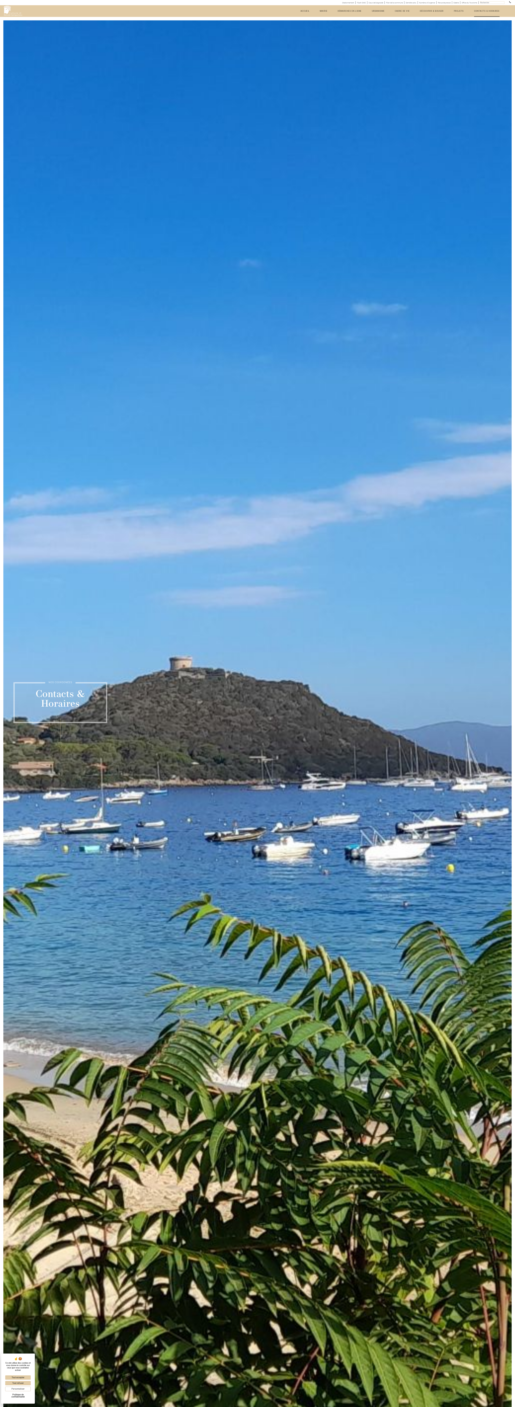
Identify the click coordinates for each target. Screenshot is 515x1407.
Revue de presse (444, 3)
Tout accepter (18, 1377)
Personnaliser (18, 1389)
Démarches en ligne (350, 11)
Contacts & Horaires (487, 11)
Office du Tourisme (469, 3)
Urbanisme (378, 11)
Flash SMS (361, 3)
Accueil (305, 11)
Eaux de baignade (376, 3)
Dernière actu (411, 3)
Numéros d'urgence (427, 3)
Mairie (324, 11)
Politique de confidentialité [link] (18, 1395)
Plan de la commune (394, 3)
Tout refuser (18, 1383)
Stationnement (348, 3)
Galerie (456, 3)
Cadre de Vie (402, 11)
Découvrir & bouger (432, 11)
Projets (459, 11)
